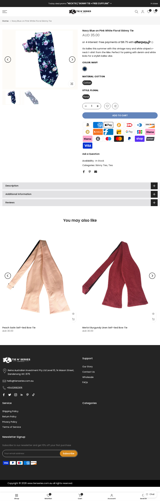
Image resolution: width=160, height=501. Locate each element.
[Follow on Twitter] (9, 395)
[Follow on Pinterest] (27, 395)
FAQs (85, 382)
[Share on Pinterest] (89, 171)
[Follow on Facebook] (3, 395)
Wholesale (88, 377)
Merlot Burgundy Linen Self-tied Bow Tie (104, 327)
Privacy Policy (9, 421)
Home (5, 21)
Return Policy (9, 416)
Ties (110, 165)
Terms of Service (11, 427)
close (6, 4)
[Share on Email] (95, 171)
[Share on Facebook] (83, 171)
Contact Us (88, 371)
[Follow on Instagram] (15, 395)
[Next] (72, 59)
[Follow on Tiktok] (33, 395)
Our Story (87, 366)
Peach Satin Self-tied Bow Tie (18, 327)
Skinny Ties (101, 165)
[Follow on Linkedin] (21, 395)
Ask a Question (91, 153)
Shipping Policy (10, 411)
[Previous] (8, 59)
